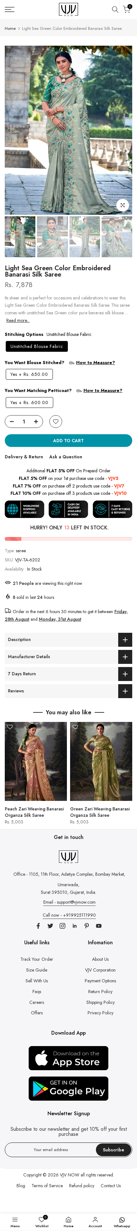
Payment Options (100, 981)
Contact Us (111, 1185)
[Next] (127, 130)
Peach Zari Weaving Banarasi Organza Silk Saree (34, 812)
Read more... (18, 320)
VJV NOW (69, 1175)
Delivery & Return (24, 457)
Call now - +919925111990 (69, 915)
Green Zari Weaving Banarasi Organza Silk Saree (100, 812)
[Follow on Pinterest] (87, 926)
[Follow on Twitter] (50, 926)
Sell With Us (36, 981)
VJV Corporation (100, 970)
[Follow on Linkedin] (74, 926)
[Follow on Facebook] (38, 926)
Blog (21, 1185)
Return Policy (100, 991)
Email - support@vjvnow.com (69, 902)
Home (10, 28)
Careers (36, 1002)
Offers (37, 1013)
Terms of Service (47, 1185)
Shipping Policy (100, 1002)
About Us (100, 959)
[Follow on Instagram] (62, 926)
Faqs (36, 991)
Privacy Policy (100, 1013)
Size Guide (36, 970)
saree (21, 550)
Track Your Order (36, 959)
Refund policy (81, 1185)
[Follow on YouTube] (99, 926)
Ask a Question (65, 457)
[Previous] (9, 130)
